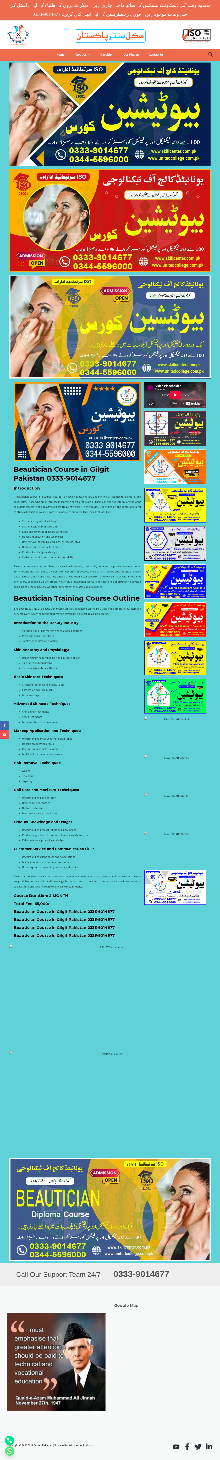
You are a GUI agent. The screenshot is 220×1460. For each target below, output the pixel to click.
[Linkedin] (209, 1447)
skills (17, 586)
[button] (88, 55)
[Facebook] (187, 1447)
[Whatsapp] (9, 1451)
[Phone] (9, 1440)
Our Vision (106, 55)
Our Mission (131, 55)
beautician (32, 512)
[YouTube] (176, 1447)
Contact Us (156, 55)
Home (60, 55)
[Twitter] (198, 1447)
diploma (70, 571)
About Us (81, 55)
